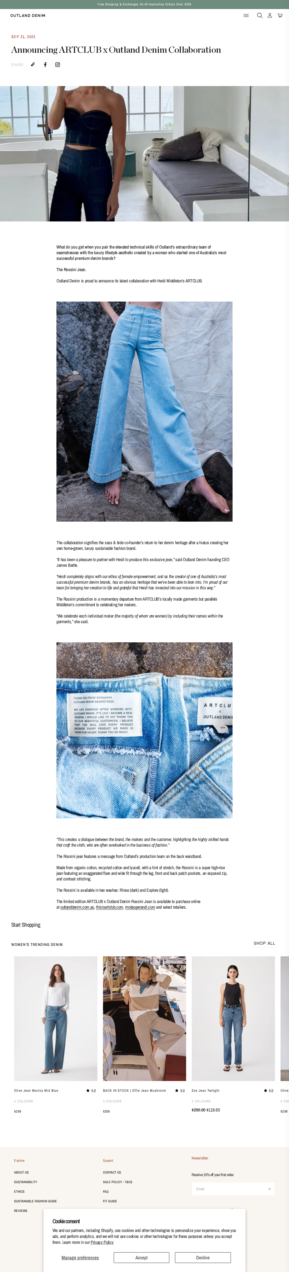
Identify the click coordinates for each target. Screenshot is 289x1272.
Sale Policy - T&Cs (117, 1182)
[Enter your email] (269, 1189)
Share (17, 64)
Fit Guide (110, 1201)
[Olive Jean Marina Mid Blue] (55, 1018)
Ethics (19, 1191)
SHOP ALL (264, 943)
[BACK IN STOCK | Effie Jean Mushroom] (144, 1018)
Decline (203, 1257)
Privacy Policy (102, 1242)
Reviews (20, 1211)
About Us (21, 1172)
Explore (19, 1160)
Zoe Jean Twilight (206, 1090)
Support (108, 1160)
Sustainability (25, 1182)
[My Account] (270, 15)
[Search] (260, 15)
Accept (141, 1257)
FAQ (106, 1191)
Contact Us (112, 1172)
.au (77, 907)
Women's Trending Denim (37, 944)
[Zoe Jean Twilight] (233, 1018)
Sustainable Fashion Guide (35, 1201)
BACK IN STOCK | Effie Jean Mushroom (134, 1090)
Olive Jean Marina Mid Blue (36, 1090)
